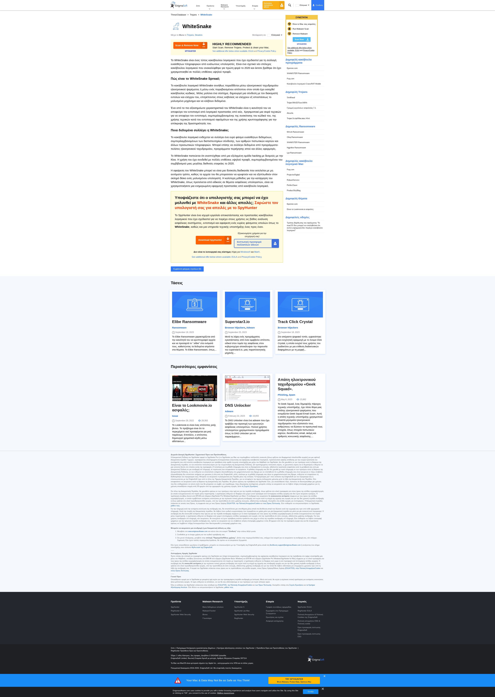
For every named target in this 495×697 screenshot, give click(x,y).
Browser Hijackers (235, 327)
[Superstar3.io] (247, 304)
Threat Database (178, 15)
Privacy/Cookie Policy (266, 51)
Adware (250, 327)
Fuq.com (290, 79)
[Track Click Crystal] (300, 304)
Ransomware (179, 327)
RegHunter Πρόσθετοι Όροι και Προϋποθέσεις (189, 651)
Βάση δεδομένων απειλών (213, 607)
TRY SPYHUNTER (294, 680)
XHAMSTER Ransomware (298, 73)
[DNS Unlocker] (247, 388)
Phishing (283, 395)
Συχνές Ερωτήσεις (296, 585)
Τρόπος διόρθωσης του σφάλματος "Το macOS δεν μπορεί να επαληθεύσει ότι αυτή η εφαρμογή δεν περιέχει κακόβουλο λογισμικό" (305, 226)
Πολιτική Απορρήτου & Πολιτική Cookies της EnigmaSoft (310, 615)
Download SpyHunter (210, 240)
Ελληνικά (303, 5)
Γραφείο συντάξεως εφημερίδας (278, 607)
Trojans (193, 15)
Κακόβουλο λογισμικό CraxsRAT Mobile (304, 84)
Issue (175, 416)
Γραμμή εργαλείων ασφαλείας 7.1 (301, 108)
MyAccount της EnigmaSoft (202, 547)
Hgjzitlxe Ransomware (296, 147)
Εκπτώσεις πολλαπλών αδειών (268, 5)
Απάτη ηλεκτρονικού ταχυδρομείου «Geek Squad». (297, 384)
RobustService (293, 180)
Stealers (198, 35)
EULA (250, 51)
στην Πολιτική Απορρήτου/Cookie (308, 568)
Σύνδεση (319, 5)
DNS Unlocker (238, 405)
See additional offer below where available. (230, 51)
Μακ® (257, 252)
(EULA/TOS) (290, 568)
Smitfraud (291, 97)
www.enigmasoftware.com (198, 531)
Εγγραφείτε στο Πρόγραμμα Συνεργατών (277, 612)
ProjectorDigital (293, 175)
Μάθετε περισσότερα (225, 693)
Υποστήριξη (240, 6)
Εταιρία (255, 6)
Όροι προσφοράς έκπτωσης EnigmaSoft (309, 628)
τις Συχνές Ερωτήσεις (250, 486)
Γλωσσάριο (207, 618)
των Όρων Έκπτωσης (263, 585)
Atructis (290, 113)
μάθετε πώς (175, 506)
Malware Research (225, 6)
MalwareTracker (209, 611)
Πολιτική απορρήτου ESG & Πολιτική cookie (309, 622)
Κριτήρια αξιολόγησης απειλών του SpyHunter (236, 648)
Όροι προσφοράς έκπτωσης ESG (309, 635)
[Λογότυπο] (179, 5)
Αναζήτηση (290, 5)
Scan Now (299, 39)
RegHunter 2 (176, 611)
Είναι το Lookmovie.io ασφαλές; (300, 209)
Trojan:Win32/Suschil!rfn (297, 102)
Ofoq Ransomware (295, 137)
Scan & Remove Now (186, 45)
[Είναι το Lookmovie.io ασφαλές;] (194, 388)
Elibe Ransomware (189, 322)
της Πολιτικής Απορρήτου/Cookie (240, 585)
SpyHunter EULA (304, 607)
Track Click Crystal (295, 322)
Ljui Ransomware (294, 153)
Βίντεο (205, 614)
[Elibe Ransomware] (194, 304)
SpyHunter (175, 607)
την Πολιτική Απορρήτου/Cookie (248, 503)
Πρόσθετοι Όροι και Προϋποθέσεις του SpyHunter (277, 648)
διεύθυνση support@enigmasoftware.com (285, 545)
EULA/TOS (231, 503)
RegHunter (238, 618)
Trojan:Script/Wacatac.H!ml (298, 118)
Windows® (245, 252)
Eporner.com (292, 68)
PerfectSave (292, 185)
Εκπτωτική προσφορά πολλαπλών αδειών (249, 243)
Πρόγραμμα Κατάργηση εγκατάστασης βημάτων (196, 648)
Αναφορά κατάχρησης (275, 621)
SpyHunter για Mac (242, 611)
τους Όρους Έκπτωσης (271, 503)
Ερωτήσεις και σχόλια (274, 617)
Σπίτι (198, 6)
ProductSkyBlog (293, 190)
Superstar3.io (237, 322)
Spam (292, 395)
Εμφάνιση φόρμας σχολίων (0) (187, 269)
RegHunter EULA (305, 611)
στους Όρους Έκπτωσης (180, 571)
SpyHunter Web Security (181, 614)
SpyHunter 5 (239, 607)
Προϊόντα (210, 6)
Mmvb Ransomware (295, 132)
